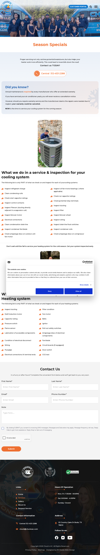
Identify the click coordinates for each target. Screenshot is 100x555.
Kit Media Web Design (66, 550)
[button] (96, 6)
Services (21, 498)
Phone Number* (59, 394)
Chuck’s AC (48, 546)
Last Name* (56, 381)
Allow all (78, 291)
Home (20, 494)
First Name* (6, 381)
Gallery (21, 501)
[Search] (90, 6)
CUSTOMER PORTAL (78, 7)
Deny (49, 291)
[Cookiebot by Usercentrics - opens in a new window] (83, 262)
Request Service (25, 508)
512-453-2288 (31, 524)
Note (3, 407)
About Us (22, 505)
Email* (4, 394)
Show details (84, 285)
